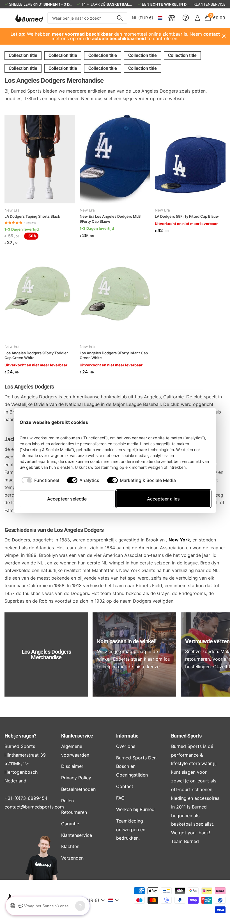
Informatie (127, 736)
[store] (172, 18)
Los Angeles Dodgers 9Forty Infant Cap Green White (114, 355)
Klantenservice (77, 736)
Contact (124, 786)
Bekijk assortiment (7, 18)
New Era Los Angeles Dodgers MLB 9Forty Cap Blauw (110, 219)
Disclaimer (72, 766)
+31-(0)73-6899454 (25, 798)
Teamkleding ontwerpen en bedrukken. (130, 829)
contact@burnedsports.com (34, 807)
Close (224, 36)
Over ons (125, 746)
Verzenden (72, 858)
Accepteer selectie (67, 499)
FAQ (120, 798)
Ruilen (67, 800)
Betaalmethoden (78, 789)
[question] (185, 18)
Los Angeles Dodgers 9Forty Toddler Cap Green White (36, 355)
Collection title (23, 55)
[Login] (197, 18)
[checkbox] (40, 480)
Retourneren (74, 812)
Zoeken (119, 18)
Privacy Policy (76, 777)
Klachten (70, 846)
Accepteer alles (163, 499)
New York (179, 540)
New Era (12, 210)
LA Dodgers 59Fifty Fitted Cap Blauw (187, 216)
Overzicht (197, 422)
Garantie (70, 823)
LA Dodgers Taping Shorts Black (32, 216)
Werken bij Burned (135, 809)
